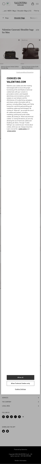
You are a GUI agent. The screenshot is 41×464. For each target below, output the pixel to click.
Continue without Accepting (24, 72)
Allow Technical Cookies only (20, 383)
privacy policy (11, 131)
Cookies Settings (20, 389)
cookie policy (22, 129)
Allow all (20, 377)
